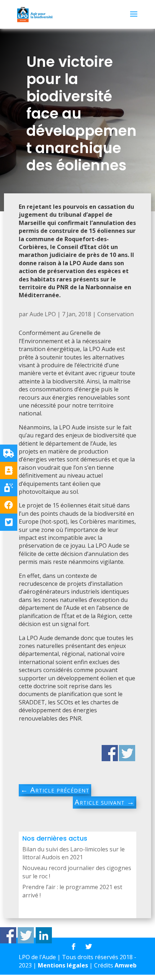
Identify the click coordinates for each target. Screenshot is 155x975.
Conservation (115, 314)
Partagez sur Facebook (110, 753)
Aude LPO (43, 314)
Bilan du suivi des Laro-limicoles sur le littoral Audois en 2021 (73, 853)
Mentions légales (63, 965)
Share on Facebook (8, 935)
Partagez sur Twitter (127, 753)
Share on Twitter (26, 935)
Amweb (126, 965)
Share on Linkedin (44, 935)
